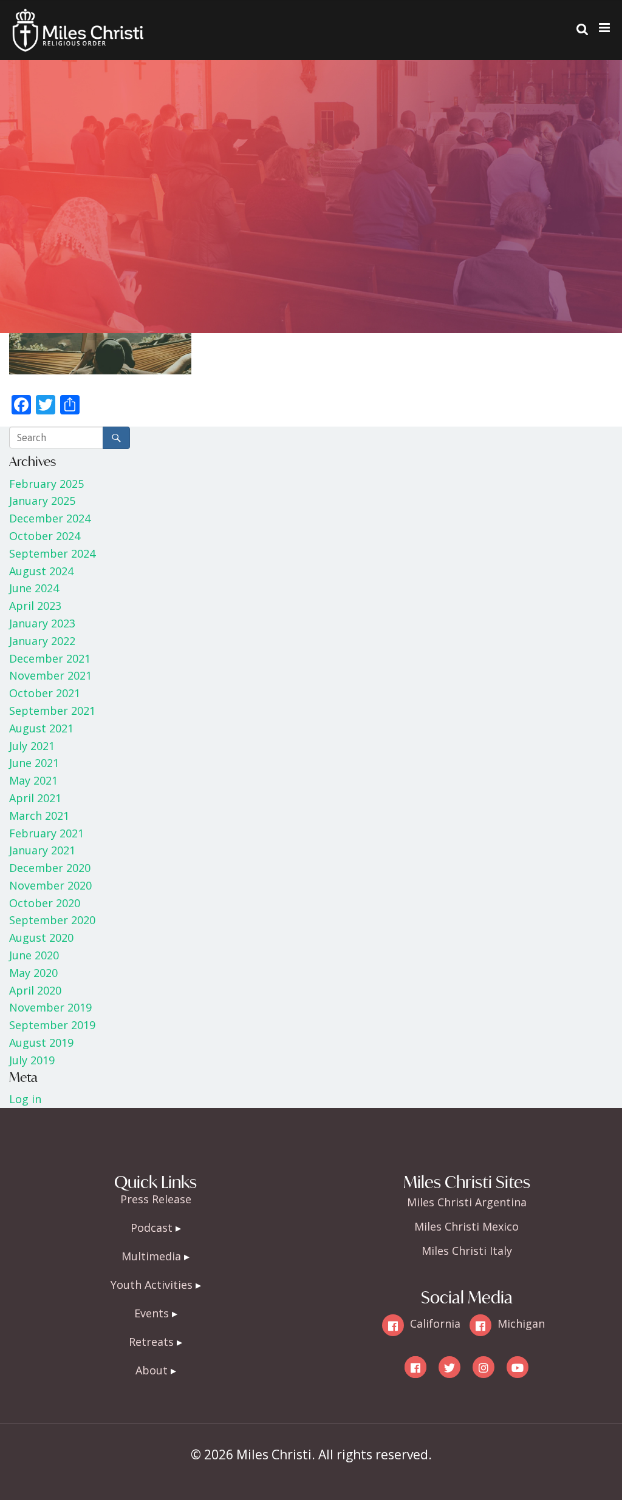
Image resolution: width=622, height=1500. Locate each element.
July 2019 (32, 1060)
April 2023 (35, 605)
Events (151, 1313)
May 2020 (33, 972)
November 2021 (50, 675)
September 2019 (52, 1025)
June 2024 (34, 588)
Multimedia (151, 1256)
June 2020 (34, 955)
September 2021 (52, 710)
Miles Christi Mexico (466, 1226)
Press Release (155, 1199)
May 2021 (33, 780)
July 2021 (32, 745)
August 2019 (41, 1042)
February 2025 (46, 483)
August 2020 (41, 937)
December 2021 (50, 658)
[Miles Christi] (77, 18)
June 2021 (34, 762)
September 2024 (52, 553)
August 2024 (41, 571)
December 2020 (50, 867)
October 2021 (44, 693)
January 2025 (42, 500)
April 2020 (35, 990)
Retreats (151, 1341)
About (151, 1370)
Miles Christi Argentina (467, 1202)
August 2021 (41, 728)
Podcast (152, 1227)
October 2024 (44, 536)
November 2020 (50, 885)
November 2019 (50, 1007)
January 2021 (42, 850)
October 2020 (44, 903)
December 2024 (50, 518)
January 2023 (42, 623)
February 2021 (46, 833)
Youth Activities (152, 1284)
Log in (25, 1099)
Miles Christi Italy (467, 1250)
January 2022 (42, 640)
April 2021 (35, 798)
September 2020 (52, 920)
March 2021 (39, 815)
